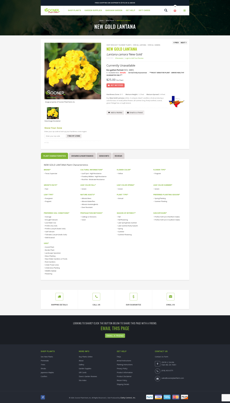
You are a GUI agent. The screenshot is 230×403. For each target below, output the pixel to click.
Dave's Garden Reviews (88, 376)
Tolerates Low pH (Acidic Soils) (56, 234)
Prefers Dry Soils (51, 226)
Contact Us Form (161, 357)
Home (102, 20)
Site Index (82, 380)
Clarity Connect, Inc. (128, 398)
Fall (119, 217)
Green (84, 189)
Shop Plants (110, 20)
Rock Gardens (50, 262)
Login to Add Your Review (134, 58)
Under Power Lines (52, 265)
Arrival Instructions (124, 360)
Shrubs (43, 368)
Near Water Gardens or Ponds (56, 259)
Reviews (118, 156)
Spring (120, 229)
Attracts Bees (86, 198)
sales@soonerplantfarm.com (172, 378)
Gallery (81, 364)
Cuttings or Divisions (89, 217)
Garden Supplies (85, 368)
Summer (121, 232)
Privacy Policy (122, 368)
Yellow (120, 173)
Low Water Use (50, 223)
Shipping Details (123, 384)
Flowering (48, 274)
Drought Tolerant (51, 220)
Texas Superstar (51, 173)
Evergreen (49, 198)
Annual (120, 198)
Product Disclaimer (124, 376)
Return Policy (122, 380)
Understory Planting (52, 268)
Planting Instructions (125, 364)
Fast (46, 189)
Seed (84, 220)
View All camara (154, 45)
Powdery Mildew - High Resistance (94, 176)
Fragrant (158, 173)
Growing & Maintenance (82, 156)
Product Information (125, 372)
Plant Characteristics (54, 156)
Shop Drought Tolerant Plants (118, 45)
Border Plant (49, 250)
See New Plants (47, 357)
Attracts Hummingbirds (90, 204)
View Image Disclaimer (52, 121)
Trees (43, 364)
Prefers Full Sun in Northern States (167, 217)
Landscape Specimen (53, 253)
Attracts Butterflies (88, 201)
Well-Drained (50, 237)
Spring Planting (160, 198)
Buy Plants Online (85, 357)
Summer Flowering (125, 234)
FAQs (119, 357)
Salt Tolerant (49, 232)
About (81, 360)
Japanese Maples (47, 372)
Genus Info (104, 156)
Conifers (44, 376)
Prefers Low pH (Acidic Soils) (55, 229)
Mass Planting (50, 256)
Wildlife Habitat (50, 271)
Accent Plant (49, 247)
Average (48, 217)
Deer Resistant (87, 207)
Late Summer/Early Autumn (128, 226)
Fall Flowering (123, 220)
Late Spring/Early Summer (127, 223)
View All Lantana (139, 45)
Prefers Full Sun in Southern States (167, 220)
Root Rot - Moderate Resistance (93, 179)
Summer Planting (161, 201)
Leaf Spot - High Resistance (91, 173)
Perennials (45, 360)
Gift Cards (82, 372)
